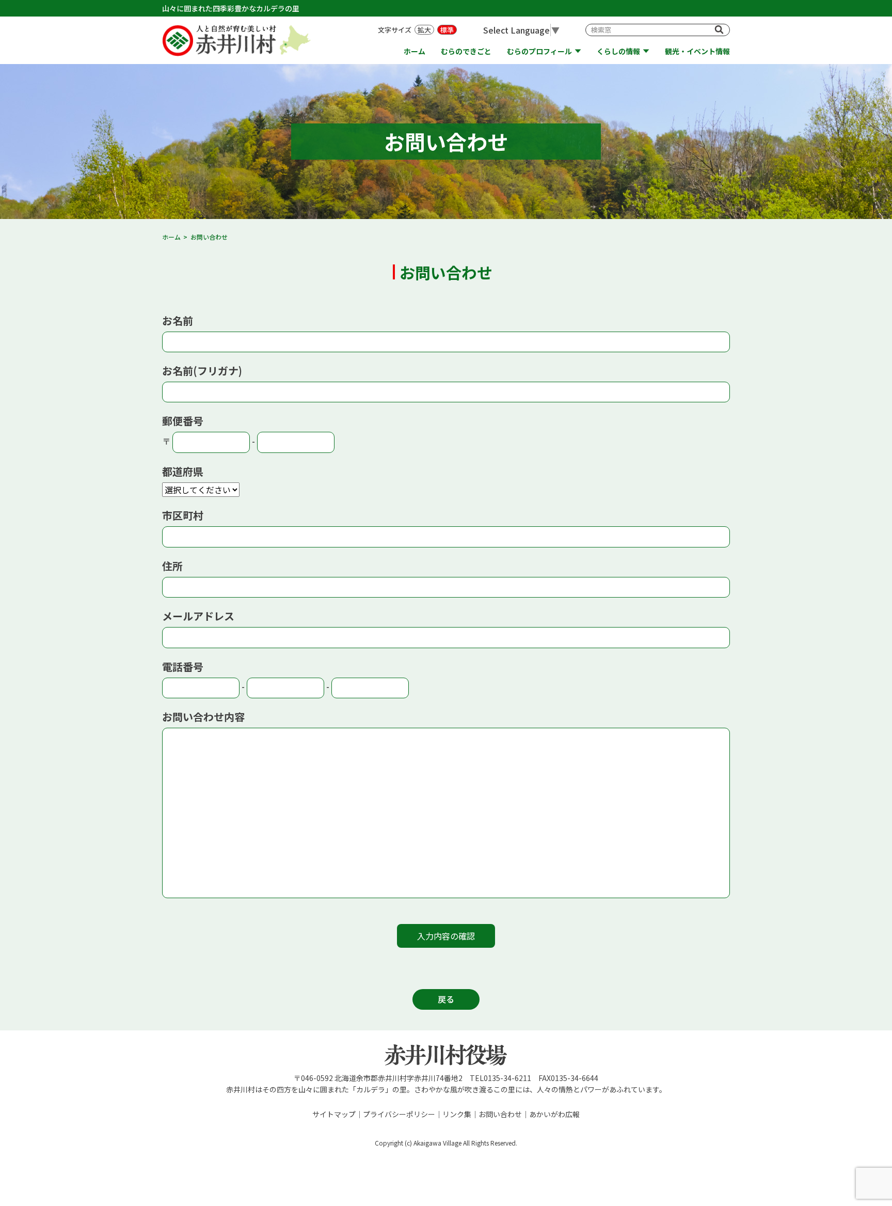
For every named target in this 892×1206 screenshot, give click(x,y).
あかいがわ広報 (554, 1114)
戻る (446, 999)
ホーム (414, 51)
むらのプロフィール (539, 51)
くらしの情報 (618, 51)
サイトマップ (334, 1114)
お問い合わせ (500, 1114)
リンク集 (456, 1114)
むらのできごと (466, 51)
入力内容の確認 (446, 936)
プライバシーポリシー (399, 1114)
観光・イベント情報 (697, 51)
